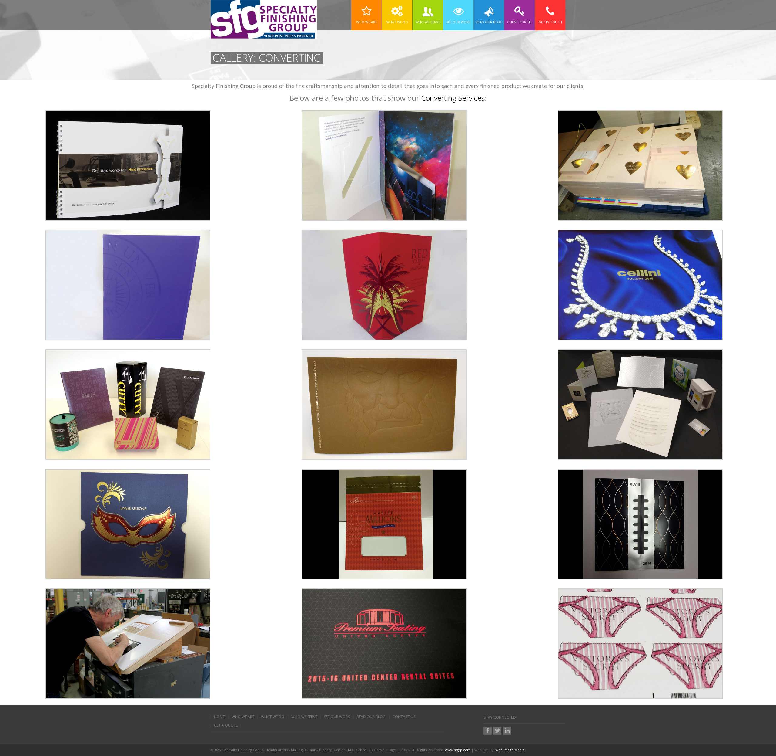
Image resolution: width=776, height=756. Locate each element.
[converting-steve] (127, 643)
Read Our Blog (371, 717)
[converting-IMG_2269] (640, 165)
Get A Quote (226, 725)
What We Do (272, 717)
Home (219, 717)
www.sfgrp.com (457, 750)
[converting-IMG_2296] (384, 284)
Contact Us (404, 717)
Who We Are (243, 717)
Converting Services (453, 98)
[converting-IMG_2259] (384, 165)
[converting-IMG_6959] (127, 523)
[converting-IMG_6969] (640, 523)
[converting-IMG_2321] (640, 284)
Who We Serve (304, 717)
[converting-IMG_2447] (127, 404)
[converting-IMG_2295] (127, 284)
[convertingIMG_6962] (384, 523)
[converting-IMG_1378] (127, 165)
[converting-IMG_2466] (384, 404)
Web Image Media (509, 750)
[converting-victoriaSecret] (640, 643)
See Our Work (337, 717)
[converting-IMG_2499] (640, 404)
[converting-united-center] (384, 643)
